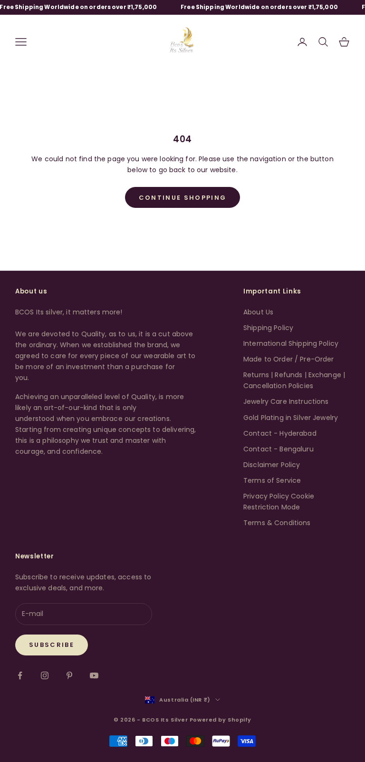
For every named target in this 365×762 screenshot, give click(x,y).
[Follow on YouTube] (94, 675)
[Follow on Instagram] (44, 675)
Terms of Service (272, 480)
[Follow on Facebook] (20, 675)
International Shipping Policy (290, 343)
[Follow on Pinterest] (69, 675)
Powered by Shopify (220, 719)
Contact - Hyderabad (280, 433)
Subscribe (51, 644)
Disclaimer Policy (271, 464)
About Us (258, 312)
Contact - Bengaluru (278, 449)
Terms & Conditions (277, 523)
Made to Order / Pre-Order (288, 359)
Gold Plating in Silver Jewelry (290, 417)
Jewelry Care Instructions (286, 401)
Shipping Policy (268, 327)
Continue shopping (183, 197)
